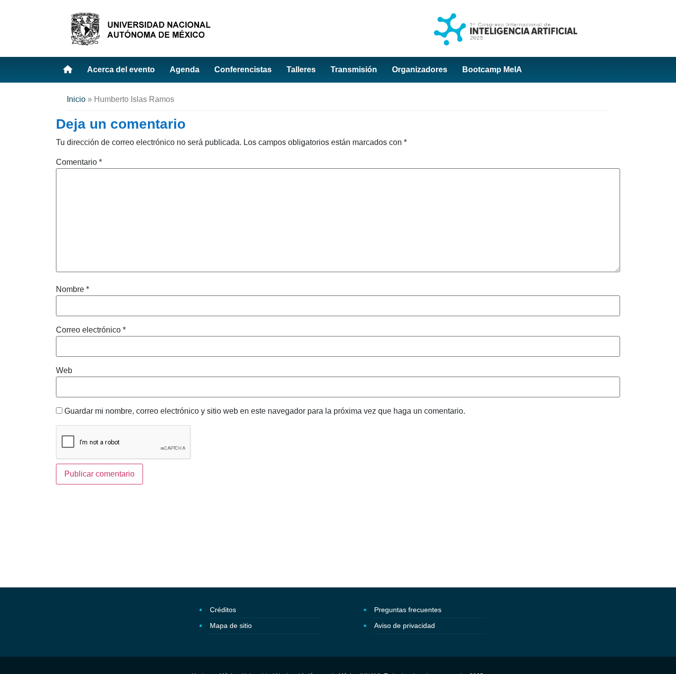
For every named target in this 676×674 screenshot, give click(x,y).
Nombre (72, 289)
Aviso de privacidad (404, 625)
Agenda (184, 69)
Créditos (223, 610)
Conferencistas (243, 69)
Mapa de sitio (231, 625)
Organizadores (419, 69)
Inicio (76, 99)
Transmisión (354, 69)
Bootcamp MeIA (492, 69)
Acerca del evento (121, 69)
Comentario (79, 162)
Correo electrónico (91, 330)
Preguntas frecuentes (407, 610)
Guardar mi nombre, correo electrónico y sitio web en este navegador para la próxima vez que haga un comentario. (264, 411)
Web (64, 371)
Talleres (301, 69)
